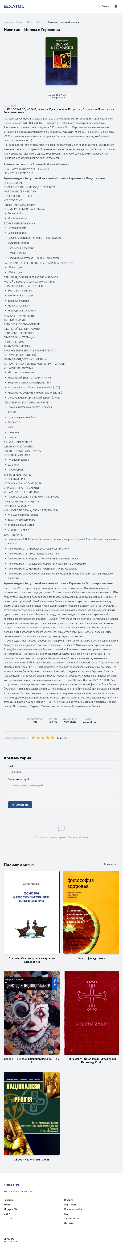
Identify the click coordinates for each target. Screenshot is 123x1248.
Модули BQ (10, 1209)
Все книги (110, 864)
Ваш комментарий (18, 779)
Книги (19, 22)
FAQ (66, 1213)
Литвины (69, 1223)
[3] (43, 737)
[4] (47, 737)
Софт (7, 1213)
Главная (8, 22)
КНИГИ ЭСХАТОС (35, 22)
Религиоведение (14, 112)
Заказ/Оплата (72, 1218)
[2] (38, 737)
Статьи (8, 1218)
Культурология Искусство (65, 109)
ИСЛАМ (31, 109)
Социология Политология (98, 109)
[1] (33, 737)
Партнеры (70, 1204)
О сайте (68, 1200)
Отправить (22, 804)
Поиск (105, 6)
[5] (52, 737)
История (42, 109)
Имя (10, 765)
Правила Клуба (73, 1209)
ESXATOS (11, 1185)
